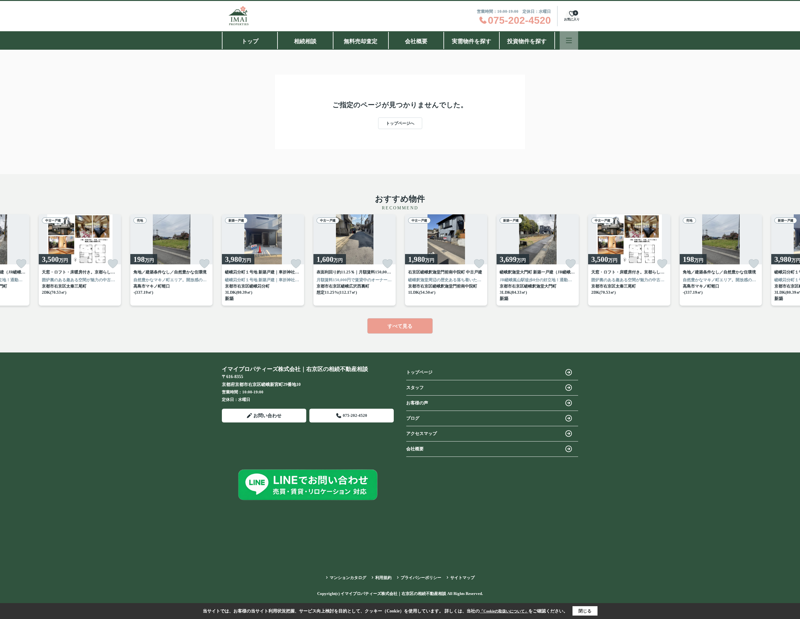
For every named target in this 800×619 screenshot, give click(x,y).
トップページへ (400, 123)
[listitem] (263, 260)
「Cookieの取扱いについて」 (504, 611)
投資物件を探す (527, 41)
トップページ (419, 372)
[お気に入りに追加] (21, 263)
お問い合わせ (267, 415)
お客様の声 (417, 403)
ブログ (412, 418)
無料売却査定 (361, 41)
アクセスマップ (421, 433)
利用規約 (383, 577)
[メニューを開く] (569, 40)
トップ (250, 41)
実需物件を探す (471, 41)
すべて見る (400, 326)
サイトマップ (462, 577)
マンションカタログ (348, 577)
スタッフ (415, 387)
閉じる (585, 611)
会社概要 (416, 41)
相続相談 (305, 41)
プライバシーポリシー (421, 577)
